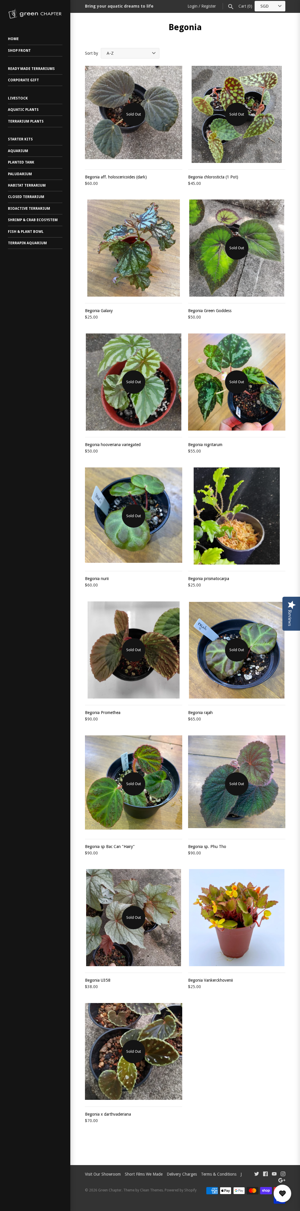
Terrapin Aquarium (27, 243)
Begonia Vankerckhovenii (210, 980)
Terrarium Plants (26, 121)
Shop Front (19, 51)
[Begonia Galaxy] (133, 248)
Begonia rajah (200, 712)
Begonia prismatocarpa (208, 578)
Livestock (18, 98)
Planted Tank (21, 162)
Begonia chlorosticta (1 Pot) (213, 177)
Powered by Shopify (181, 1190)
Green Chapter (110, 1190)
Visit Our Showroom (103, 1174)
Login (192, 6)
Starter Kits (20, 139)
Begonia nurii (97, 578)
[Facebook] (265, 1174)
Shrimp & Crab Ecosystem (33, 220)
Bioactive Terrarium (29, 209)
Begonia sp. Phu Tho (207, 846)
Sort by (91, 53)
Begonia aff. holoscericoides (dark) (116, 177)
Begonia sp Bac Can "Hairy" (110, 846)
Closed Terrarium (26, 197)
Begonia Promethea (102, 712)
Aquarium (18, 151)
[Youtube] (274, 1174)
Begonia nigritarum (205, 444)
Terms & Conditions (218, 1174)
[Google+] (281, 1181)
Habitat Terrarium (27, 185)
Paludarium (20, 174)
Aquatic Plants (23, 110)
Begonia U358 (97, 980)
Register (208, 6)
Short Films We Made (144, 1174)
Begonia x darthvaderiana (108, 1114)
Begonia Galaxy (99, 310)
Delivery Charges (182, 1174)
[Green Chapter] (35, 14)
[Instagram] (283, 1174)
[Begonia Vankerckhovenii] (236, 917)
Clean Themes (151, 1190)
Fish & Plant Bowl (26, 232)
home (13, 39)
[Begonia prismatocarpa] (236, 516)
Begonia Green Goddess (209, 310)
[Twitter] (256, 1174)
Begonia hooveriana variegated (113, 444)
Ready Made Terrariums (31, 69)
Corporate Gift (23, 80)
